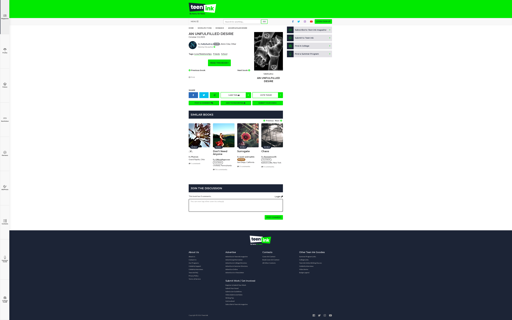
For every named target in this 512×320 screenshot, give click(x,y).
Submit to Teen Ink (304, 38)
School (224, 54)
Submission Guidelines (233, 292)
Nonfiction (5, 121)
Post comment (274, 217)
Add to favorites (235, 103)
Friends (216, 54)
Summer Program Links (307, 257)
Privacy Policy (193, 276)
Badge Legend (304, 273)
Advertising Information (234, 260)
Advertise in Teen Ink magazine (236, 257)
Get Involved (230, 301)
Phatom (194, 157)
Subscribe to (310, 30)
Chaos (265, 151)
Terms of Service (195, 279)
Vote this (270, 95)
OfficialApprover (222, 159)
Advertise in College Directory (236, 263)
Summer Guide (5, 261)
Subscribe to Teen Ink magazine (236, 304)
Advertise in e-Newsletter (234, 273)
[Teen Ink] (205, 9)
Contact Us (193, 260)
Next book (242, 70)
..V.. (191, 151)
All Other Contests (269, 263)
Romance (220, 28)
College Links (304, 260)
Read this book (219, 63)
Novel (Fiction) (204, 28)
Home (191, 28)
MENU (194, 21)
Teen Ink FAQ (193, 273)
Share (192, 90)
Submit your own (267, 103)
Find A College (302, 46)
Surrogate (243, 151)
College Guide (5, 301)
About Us (192, 257)
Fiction (5, 87)
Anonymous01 (270, 157)
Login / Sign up (323, 21)
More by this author (206, 47)
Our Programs (194, 263)
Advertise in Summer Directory (236, 266)
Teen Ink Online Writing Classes (310, 263)
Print (192, 77)
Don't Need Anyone (220, 153)
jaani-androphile (247, 157)
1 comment (195, 164)
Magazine (5, 18)
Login (278, 196)
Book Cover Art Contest (270, 260)
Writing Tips (229, 298)
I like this (238, 95)
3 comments (244, 166)
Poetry (5, 53)
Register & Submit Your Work (235, 285)
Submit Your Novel (232, 288)
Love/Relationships (203, 54)
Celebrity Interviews (196, 269)
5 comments (268, 167)
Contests (5, 224)
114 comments (221, 170)
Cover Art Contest (268, 257)
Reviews (5, 155)
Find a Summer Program (307, 54)
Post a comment (203, 103)
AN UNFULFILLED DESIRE (237, 28)
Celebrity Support (195, 266)
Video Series (303, 269)
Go (264, 22)
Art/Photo (4, 189)
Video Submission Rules (234, 295)
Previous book (198, 70)
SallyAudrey (207, 44)
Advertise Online (231, 269)
